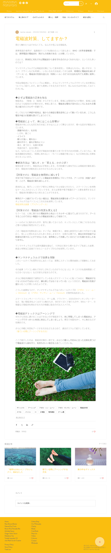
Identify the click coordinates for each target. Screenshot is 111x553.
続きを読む (87, 17)
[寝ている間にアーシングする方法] (55, 456)
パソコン (28, 412)
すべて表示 (102, 443)
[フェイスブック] (27, 3)
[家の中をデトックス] (90, 456)
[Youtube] (20, 3)
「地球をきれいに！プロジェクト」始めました (20, 470)
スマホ (19, 412)
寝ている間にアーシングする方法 (55, 470)
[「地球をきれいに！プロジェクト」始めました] (20, 456)
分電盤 (42, 412)
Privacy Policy (9, 544)
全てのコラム (9, 17)
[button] (30, 10)
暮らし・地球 (53, 17)
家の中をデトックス (86, 469)
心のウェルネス (38, 17)
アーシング (32, 408)
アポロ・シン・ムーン (47, 408)
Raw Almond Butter (11, 524)
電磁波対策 (84, 408)
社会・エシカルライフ (71, 17)
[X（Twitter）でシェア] (22, 425)
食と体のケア (23, 17)
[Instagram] (23, 3)
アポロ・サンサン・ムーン (67, 408)
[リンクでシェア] (32, 425)
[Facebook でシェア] (16, 425)
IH (35, 412)
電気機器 (51, 412)
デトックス (20, 408)
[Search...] (81, 4)
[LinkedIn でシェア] (27, 425)
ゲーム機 (61, 412)
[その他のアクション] (94, 32)
